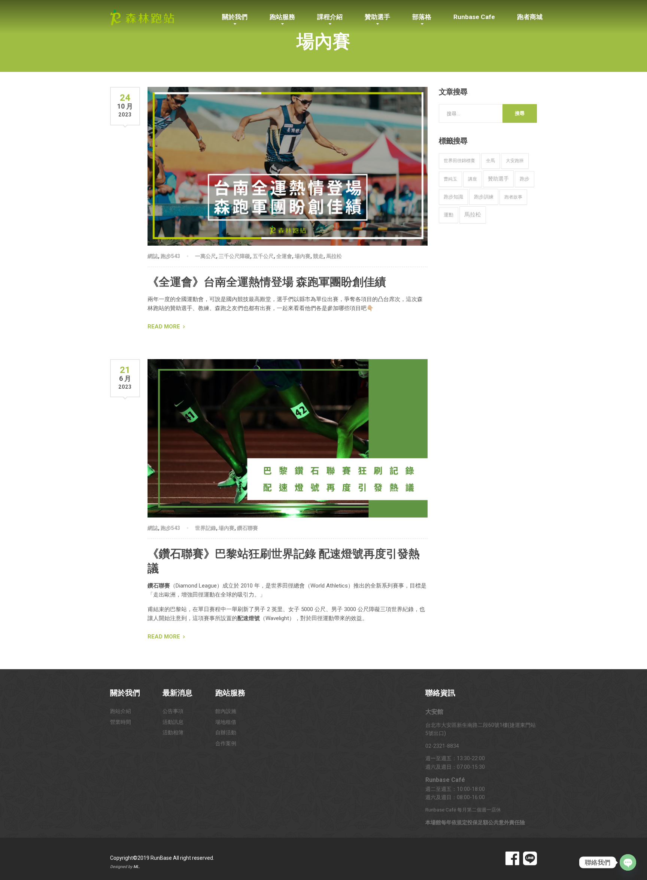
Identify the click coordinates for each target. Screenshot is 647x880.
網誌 (153, 256)
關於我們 (234, 17)
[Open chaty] (628, 862)
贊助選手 (377, 17)
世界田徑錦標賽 (459, 160)
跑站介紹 (120, 711)
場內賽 (302, 256)
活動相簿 (172, 732)
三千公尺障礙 (234, 256)
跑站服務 (282, 17)
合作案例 (225, 743)
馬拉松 (334, 256)
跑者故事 (513, 197)
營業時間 (120, 722)
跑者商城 (530, 17)
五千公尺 (263, 256)
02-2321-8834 (442, 746)
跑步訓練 (483, 197)
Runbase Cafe (474, 17)
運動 (448, 215)
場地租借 (225, 722)
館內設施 (225, 711)
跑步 (524, 179)
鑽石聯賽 (247, 528)
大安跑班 (515, 160)
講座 (472, 179)
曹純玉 (450, 179)
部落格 (421, 17)
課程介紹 (330, 17)
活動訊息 (172, 722)
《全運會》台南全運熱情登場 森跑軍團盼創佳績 (267, 281)
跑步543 (170, 256)
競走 (318, 256)
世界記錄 (205, 528)
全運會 (284, 256)
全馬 (490, 160)
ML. (136, 866)
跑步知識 (453, 197)
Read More (164, 326)
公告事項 (172, 711)
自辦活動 (225, 732)
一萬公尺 (205, 256)
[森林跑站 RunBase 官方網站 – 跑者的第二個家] (142, 16)
